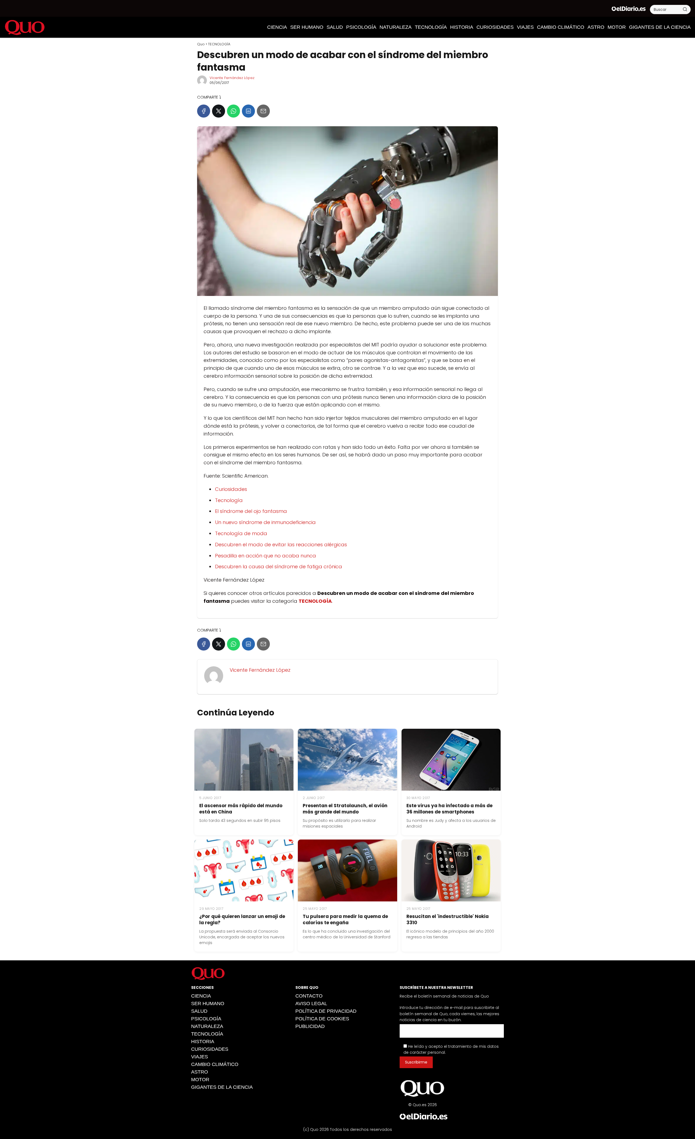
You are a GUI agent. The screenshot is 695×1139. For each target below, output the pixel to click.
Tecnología (229, 500)
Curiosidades (231, 489)
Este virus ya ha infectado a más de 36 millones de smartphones (449, 808)
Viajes (525, 27)
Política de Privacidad (325, 1011)
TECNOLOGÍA (431, 27)
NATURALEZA (396, 27)
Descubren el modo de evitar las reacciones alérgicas (281, 544)
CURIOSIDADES (495, 27)
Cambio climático (560, 27)
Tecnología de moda (241, 533)
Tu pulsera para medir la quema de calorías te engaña (345, 919)
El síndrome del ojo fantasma (251, 511)
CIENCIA (277, 27)
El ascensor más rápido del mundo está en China (240, 808)
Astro (595, 27)
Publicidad (310, 1026)
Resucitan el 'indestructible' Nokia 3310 (447, 919)
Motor (617, 27)
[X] (218, 111)
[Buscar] (685, 9)
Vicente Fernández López (232, 77)
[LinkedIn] (248, 111)
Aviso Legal (311, 1003)
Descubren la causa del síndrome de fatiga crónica (278, 566)
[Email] (263, 111)
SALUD (335, 27)
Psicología (361, 27)
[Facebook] (203, 111)
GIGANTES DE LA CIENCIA (660, 27)
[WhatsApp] (233, 111)
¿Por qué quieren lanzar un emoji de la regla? (242, 919)
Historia (461, 27)
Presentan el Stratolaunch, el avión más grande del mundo (345, 808)
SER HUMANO (306, 27)
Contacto (309, 996)
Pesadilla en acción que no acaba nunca (265, 555)
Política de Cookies (322, 1018)
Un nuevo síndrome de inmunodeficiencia (265, 522)
